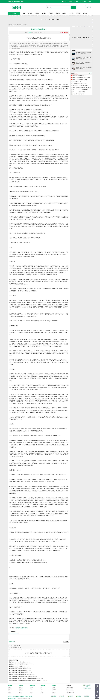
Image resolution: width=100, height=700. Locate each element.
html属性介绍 (21, 668)
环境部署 (43, 685)
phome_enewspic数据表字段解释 (79, 91)
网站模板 (44, 13)
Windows (31, 689)
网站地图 (30, 696)
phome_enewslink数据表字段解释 (79, 75)
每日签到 (84, 1)
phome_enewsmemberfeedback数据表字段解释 (81, 77)
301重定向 (54, 689)
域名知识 (21, 685)
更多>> (90, 73)
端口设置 (31, 692)
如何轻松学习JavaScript (24, 676)
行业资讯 (25, 24)
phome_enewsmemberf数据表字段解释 (80, 79)
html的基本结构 (21, 672)
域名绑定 (20, 690)
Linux (31, 690)
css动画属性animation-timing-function (80, 83)
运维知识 (54, 685)
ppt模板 (64, 13)
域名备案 (20, 692)
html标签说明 (21, 670)
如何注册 (9, 687)
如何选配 (31, 687)
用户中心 (89, 7)
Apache (42, 690)
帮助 (90, 1)
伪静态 (53, 690)
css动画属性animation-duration (78, 93)
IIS (41, 687)
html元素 (20, 666)
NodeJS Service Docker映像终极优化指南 (27, 678)
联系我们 (18, 696)
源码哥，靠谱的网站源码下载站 (17, 1)
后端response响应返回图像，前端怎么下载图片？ (30, 680)
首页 (24, 13)
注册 (77, 1)
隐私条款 (22, 696)
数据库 (42, 692)
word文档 (71, 13)
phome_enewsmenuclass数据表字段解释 (80, 89)
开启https (53, 692)
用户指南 (10, 685)
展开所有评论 (11, 641)
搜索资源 (9, 690)
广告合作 (14, 696)
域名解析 (20, 689)
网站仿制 (57, 13)
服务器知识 (32, 685)
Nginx (42, 689)
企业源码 (37, 13)
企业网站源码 (24, 628)
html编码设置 (21, 662)
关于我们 (9, 696)
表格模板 (78, 13)
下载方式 (9, 692)
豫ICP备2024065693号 (12, 698)
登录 (71, 1)
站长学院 (85, 13)
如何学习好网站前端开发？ (21, 674)
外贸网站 (51, 13)
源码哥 (14, 24)
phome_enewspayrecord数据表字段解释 (80, 85)
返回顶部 (97, 697)
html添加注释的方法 (22, 664)
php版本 (53, 687)
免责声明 (26, 696)
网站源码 (30, 13)
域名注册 (20, 687)
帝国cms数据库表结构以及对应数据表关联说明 (82, 87)
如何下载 (9, 689)
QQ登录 (64, 1)
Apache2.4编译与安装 (77, 81)
